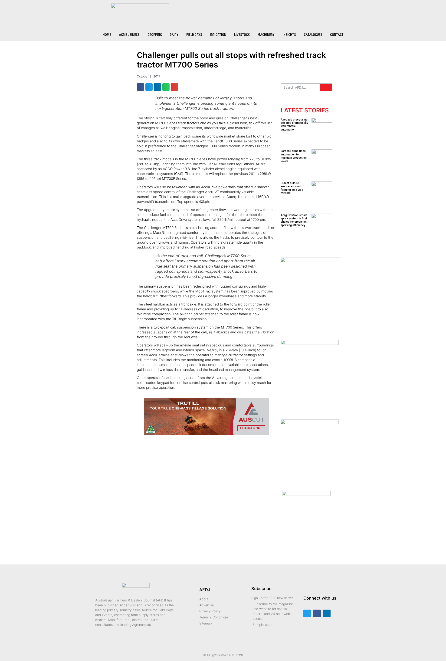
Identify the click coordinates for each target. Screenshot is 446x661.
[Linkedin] (327, 613)
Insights (289, 35)
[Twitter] (307, 613)
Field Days (194, 35)
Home (107, 35)
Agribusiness (129, 35)
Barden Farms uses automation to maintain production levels (294, 156)
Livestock (242, 35)
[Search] (326, 87)
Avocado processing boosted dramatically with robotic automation (294, 124)
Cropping (155, 35)
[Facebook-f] (317, 613)
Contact (337, 35)
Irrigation (218, 35)
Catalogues (313, 35)
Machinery (266, 35)
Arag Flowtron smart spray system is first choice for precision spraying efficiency (294, 220)
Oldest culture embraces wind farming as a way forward (292, 188)
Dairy (174, 35)
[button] (180, 12)
